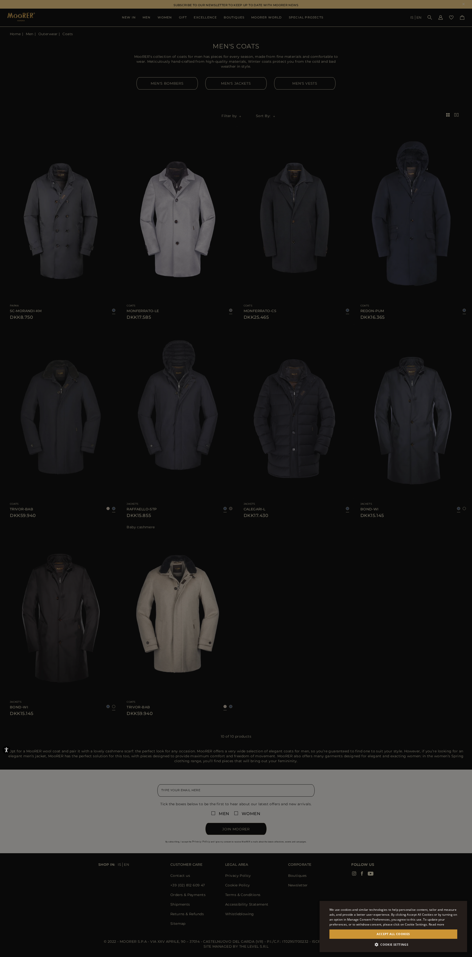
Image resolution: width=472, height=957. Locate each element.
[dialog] (236, 478)
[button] (393, 944)
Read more (436, 924)
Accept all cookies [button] (393, 934)
